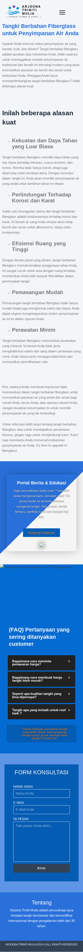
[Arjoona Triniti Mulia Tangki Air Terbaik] (24, 11)
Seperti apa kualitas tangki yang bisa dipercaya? (36, 695)
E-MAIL (19, 803)
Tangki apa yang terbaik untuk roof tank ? (39, 711)
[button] (41, 662)
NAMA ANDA (23, 787)
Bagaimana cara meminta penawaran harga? (31, 662)
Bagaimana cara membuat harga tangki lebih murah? (37, 679)
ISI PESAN (21, 819)
